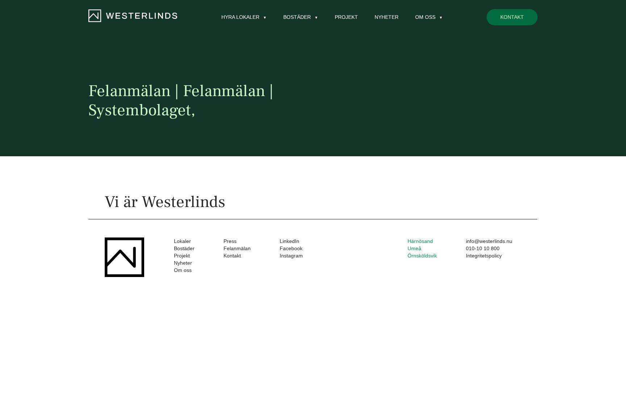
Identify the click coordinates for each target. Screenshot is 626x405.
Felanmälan (237, 248)
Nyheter (386, 17)
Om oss (183, 270)
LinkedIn (289, 241)
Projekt (346, 17)
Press (230, 241)
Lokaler (182, 241)
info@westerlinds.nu (489, 241)
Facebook (291, 248)
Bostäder (184, 248)
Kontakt (512, 17)
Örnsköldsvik (422, 256)
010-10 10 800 (483, 248)
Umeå (414, 248)
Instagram (291, 256)
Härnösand (420, 241)
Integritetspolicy (484, 256)
